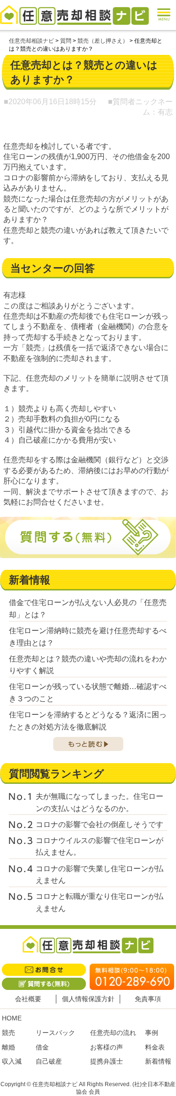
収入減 (12, 1061)
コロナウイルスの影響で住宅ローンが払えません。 (99, 846)
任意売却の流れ (113, 1032)
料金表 (155, 1047)
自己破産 (49, 1061)
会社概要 (28, 999)
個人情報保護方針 (88, 999)
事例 (151, 1032)
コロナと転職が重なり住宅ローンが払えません (99, 902)
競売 (8, 1032)
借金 (42, 1047)
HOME (12, 1018)
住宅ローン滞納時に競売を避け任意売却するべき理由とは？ (88, 637)
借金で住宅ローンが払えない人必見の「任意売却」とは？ (88, 608)
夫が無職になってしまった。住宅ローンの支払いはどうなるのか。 (99, 802)
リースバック (55, 1032)
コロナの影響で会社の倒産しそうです (99, 824)
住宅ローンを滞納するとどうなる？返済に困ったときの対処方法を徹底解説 (88, 721)
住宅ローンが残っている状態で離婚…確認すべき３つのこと (88, 692)
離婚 (8, 1047)
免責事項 (148, 999)
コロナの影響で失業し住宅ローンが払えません (99, 875)
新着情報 (158, 1061)
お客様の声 (106, 1047)
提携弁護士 (106, 1061)
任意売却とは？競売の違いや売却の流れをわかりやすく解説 (88, 665)
